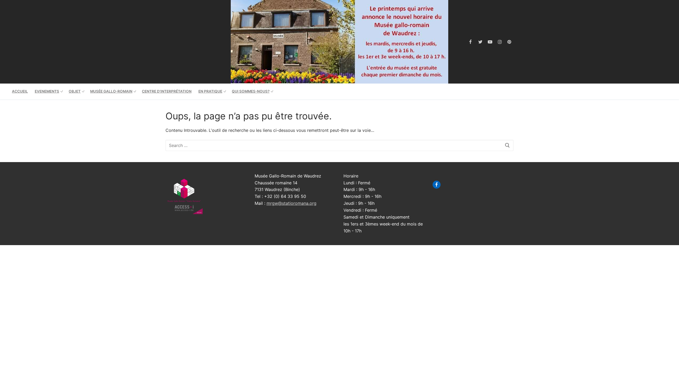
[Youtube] (490, 42)
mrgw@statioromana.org (291, 203)
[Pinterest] (509, 42)
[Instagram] (500, 42)
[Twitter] (480, 42)
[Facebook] (471, 42)
